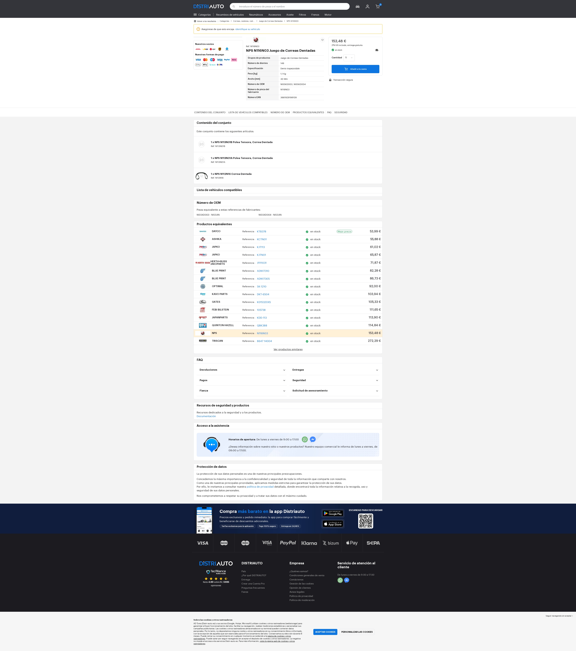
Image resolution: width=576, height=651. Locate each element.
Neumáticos (256, 14)
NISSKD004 (270, 214)
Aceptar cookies (325, 632)
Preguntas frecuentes (253, 587)
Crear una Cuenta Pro (253, 583)
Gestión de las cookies (302, 583)
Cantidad (337, 58)
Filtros (302, 14)
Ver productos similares (288, 349)
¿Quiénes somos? (299, 571)
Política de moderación (302, 600)
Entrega (246, 579)
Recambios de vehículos (230, 14)
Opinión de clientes (300, 587)
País (244, 571)
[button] (358, 6)
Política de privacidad (301, 595)
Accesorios (274, 14)
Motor (328, 14)
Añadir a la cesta (358, 69)
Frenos (315, 14)
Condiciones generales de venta (307, 575)
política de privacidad (260, 486)
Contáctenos (296, 579)
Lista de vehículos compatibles (248, 112)
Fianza (245, 591)
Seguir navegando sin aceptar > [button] (559, 616)
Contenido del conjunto (209, 112)
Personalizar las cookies (357, 632)
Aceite (290, 14)
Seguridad (340, 112)
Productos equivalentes (308, 112)
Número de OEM (280, 112)
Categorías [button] (204, 14)
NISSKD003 (208, 214)
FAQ (329, 112)
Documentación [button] (206, 416)
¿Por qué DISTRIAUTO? (254, 575)
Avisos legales (297, 591)
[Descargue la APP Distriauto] (332, 513)
